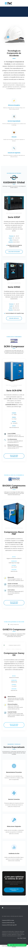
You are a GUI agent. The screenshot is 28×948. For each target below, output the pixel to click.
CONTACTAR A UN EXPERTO (14, 890)
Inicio (19, 938)
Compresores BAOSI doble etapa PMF (9, 924)
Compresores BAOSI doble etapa (8, 922)
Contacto (24, 938)
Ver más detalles (14, 318)
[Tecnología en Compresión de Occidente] (8, 4)
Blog (21, 938)
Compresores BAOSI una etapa (8, 920)
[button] (17, 945)
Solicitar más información (14, 456)
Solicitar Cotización (14, 251)
